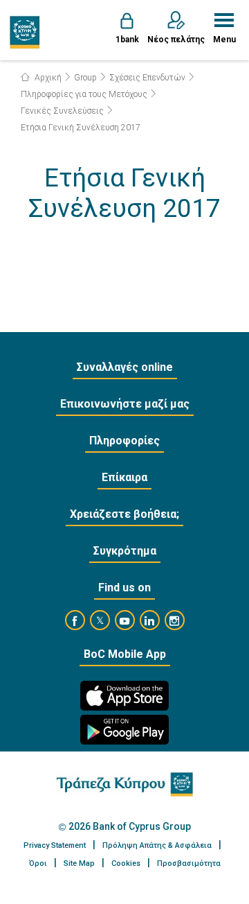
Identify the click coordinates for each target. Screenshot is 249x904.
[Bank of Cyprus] (25, 32)
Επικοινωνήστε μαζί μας (125, 403)
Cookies (125, 863)
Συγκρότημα (124, 550)
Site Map (79, 863)
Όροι (38, 863)
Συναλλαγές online (125, 367)
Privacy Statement (55, 845)
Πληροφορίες (124, 440)
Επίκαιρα (124, 477)
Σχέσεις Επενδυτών (147, 77)
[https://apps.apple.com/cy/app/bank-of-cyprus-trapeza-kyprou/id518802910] (124, 696)
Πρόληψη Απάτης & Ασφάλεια (157, 845)
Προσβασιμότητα (189, 863)
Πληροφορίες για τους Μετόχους (84, 94)
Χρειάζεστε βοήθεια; (124, 514)
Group (85, 77)
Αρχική (47, 77)
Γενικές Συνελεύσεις (62, 111)
